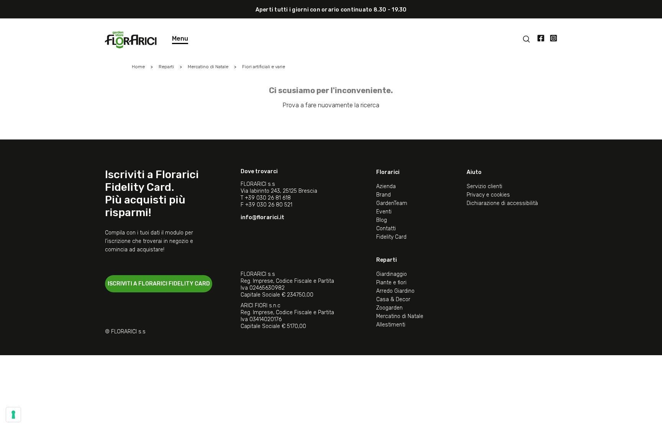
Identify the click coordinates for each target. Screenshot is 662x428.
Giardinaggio (391, 274)
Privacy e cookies (488, 195)
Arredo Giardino (395, 291)
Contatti (386, 228)
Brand (383, 195)
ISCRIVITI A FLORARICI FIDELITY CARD (159, 283)
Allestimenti (390, 324)
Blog (381, 220)
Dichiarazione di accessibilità (502, 203)
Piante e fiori (391, 282)
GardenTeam (391, 203)
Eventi (384, 211)
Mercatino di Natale (399, 316)
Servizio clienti (484, 186)
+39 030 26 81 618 (268, 198)
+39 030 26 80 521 (268, 205)
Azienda (386, 186)
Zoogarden (389, 308)
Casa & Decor (393, 299)
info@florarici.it (262, 217)
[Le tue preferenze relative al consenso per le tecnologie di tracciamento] (13, 414)
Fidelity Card (391, 237)
